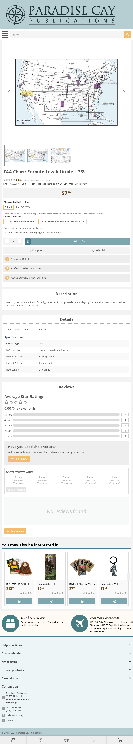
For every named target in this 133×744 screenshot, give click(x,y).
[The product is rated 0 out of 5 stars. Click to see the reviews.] (9, 180)
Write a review (43, 180)
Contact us (11, 720)
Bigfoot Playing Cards (82, 584)
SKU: (5, 183)
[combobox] (70, 34)
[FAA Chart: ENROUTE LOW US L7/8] (66, 92)
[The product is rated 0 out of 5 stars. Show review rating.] (26, 593)
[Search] (127, 34)
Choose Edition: (13, 216)
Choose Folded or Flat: (16, 202)
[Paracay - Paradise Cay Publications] (59, 14)
